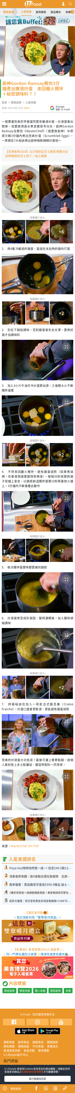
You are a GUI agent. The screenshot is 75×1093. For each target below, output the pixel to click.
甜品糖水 (56, 12)
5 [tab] (32, 24)
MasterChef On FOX (25, 846)
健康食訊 (38, 1042)
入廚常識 (26, 12)
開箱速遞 (52, 1042)
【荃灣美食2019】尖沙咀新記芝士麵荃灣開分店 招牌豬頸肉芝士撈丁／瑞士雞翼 (38, 153)
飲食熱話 (23, 1042)
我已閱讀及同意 (37, 1078)
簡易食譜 (25, 991)
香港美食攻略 (11, 1050)
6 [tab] (37, 24)
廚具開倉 (41, 12)
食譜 (68, 991)
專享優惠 (43, 1050)
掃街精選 (9, 1046)
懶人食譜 (40, 991)
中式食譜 (38, 1046)
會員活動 (29, 1050)
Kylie (27, 108)
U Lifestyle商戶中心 (15, 1054)
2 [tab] (35, 19)
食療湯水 (52, 1046)
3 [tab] (40, 19)
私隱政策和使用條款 (32, 1071)
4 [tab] (45, 19)
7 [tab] (42, 24)
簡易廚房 (8, 12)
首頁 (4, 102)
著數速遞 (9, 1042)
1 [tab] (29, 19)
